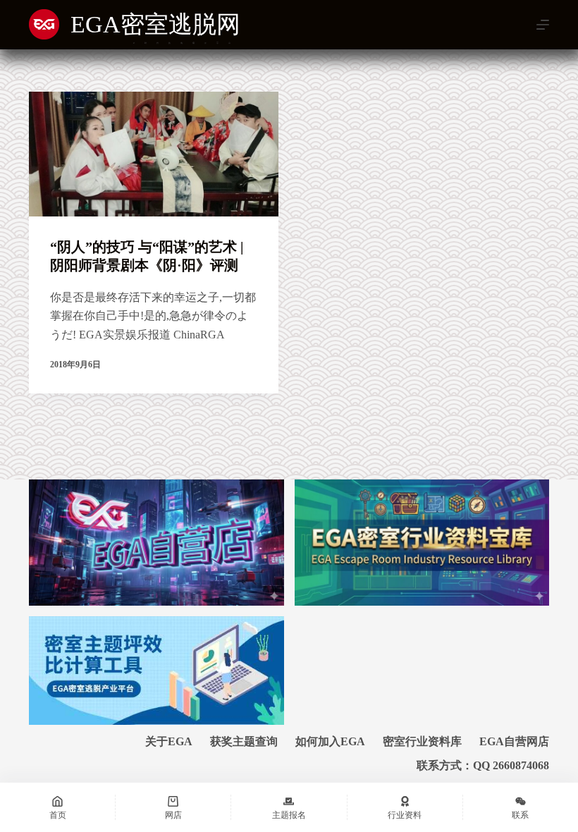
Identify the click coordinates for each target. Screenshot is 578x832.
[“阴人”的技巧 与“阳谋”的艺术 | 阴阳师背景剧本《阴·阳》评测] (153, 154)
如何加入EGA (330, 741)
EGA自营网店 (514, 741)
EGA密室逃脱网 (155, 24)
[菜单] (542, 24)
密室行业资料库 (422, 741)
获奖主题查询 (244, 741)
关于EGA (168, 741)
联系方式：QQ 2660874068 (483, 765)
